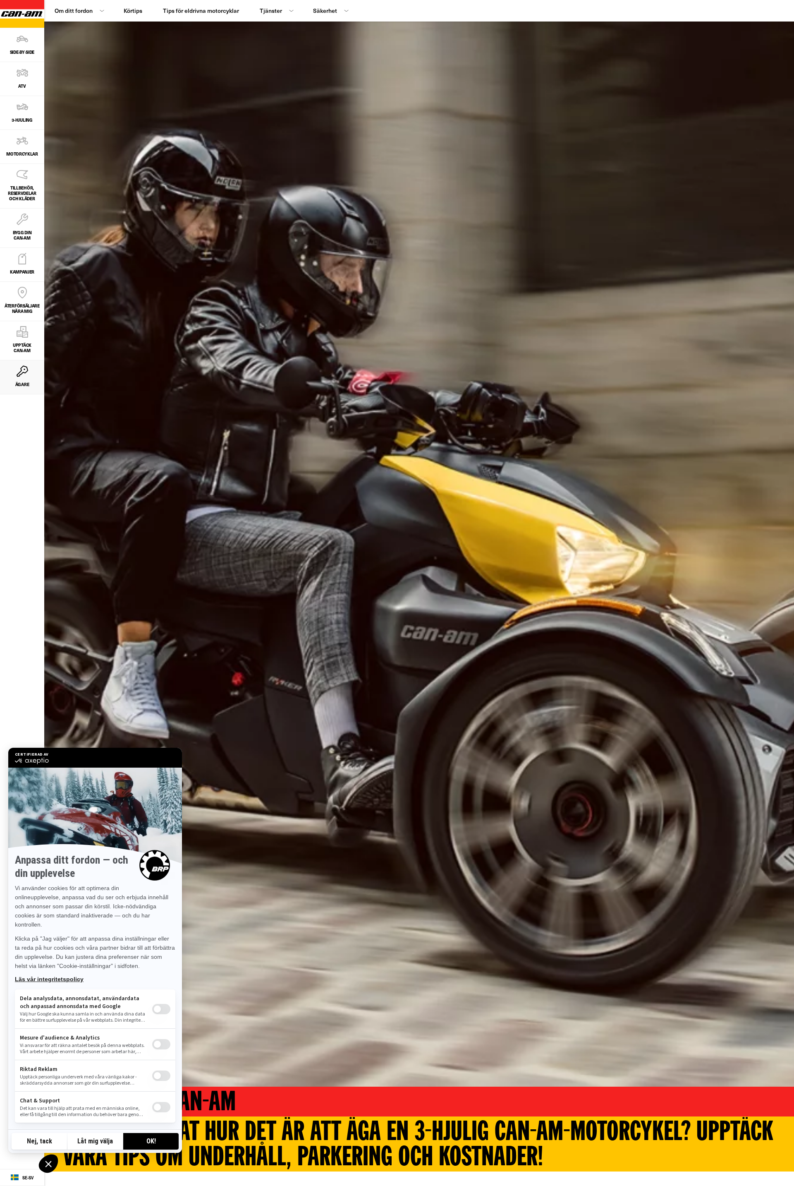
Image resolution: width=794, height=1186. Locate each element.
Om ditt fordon (74, 10)
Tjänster (271, 10)
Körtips (133, 10)
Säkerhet (325, 10)
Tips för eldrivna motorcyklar (201, 10)
